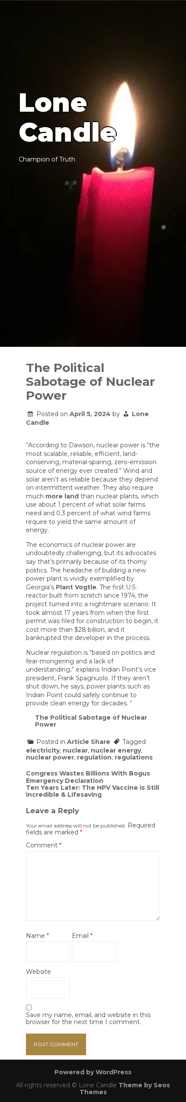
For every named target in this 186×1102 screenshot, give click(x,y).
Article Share (88, 742)
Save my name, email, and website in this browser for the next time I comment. (88, 1019)
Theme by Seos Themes (125, 1088)
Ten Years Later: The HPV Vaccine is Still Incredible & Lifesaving (92, 791)
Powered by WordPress (93, 1072)
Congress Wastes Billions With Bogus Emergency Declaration (88, 776)
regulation (94, 757)
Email (82, 936)
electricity (43, 750)
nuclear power (50, 757)
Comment (43, 845)
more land (62, 496)
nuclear (75, 750)
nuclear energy (116, 750)
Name (37, 936)
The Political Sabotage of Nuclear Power (91, 721)
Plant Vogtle (76, 587)
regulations (134, 757)
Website (38, 972)
